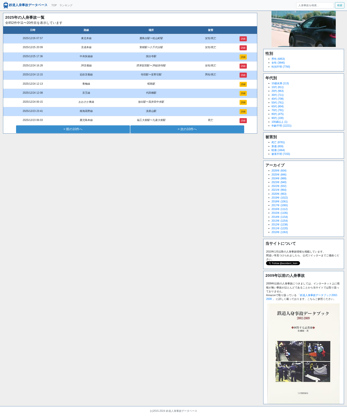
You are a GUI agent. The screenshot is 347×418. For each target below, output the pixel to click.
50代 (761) (277, 102)
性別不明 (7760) (280, 66)
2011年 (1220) (279, 228)
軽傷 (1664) (278, 150)
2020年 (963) (278, 193)
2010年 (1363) (279, 232)
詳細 (243, 39)
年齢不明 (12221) (281, 125)
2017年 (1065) (279, 205)
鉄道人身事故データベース (28, 5)
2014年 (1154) (279, 216)
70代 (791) (277, 110)
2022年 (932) (278, 186)
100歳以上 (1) (279, 121)
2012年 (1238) (279, 224)
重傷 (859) (277, 146)
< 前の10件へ (73, 129)
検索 (339, 5)
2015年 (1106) (279, 212)
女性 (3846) (278, 62)
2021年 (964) (278, 189)
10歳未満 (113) (280, 83)
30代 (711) (277, 94)
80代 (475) (277, 114)
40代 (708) (277, 98)
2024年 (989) (278, 178)
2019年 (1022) (279, 197)
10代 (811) (277, 87)
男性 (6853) (278, 58)
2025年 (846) (278, 174)
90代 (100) (277, 118)
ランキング (65, 5)
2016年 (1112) (279, 209)
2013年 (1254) (279, 220)
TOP (54, 5)
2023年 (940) (278, 182)
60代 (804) (277, 106)
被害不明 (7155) (280, 153)
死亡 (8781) (278, 142)
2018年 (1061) (279, 201)
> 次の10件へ (187, 129)
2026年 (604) (278, 170)
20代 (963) (277, 90)
